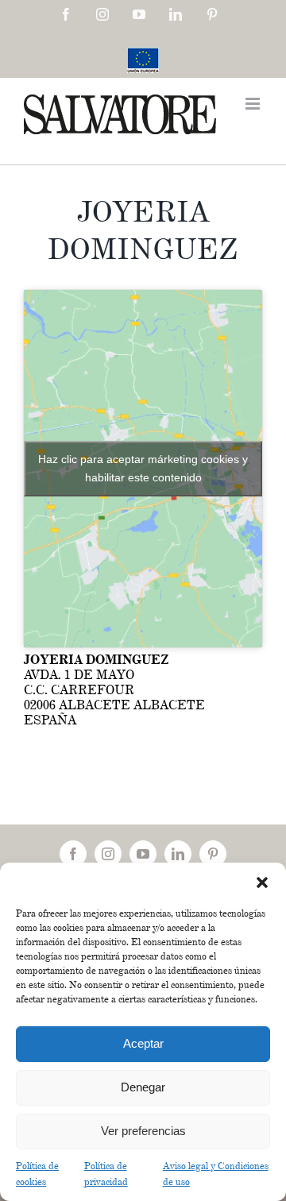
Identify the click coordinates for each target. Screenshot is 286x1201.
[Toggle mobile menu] (253, 103)
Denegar (143, 1087)
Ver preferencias (143, 1130)
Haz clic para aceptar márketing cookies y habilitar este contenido (143, 468)
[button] (262, 882)
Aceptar (143, 1043)
